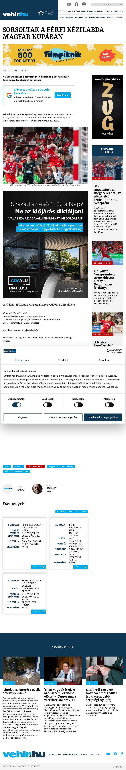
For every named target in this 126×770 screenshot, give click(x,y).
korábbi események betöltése (71, 511)
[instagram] (84, 4)
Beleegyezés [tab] (22, 360)
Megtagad (23, 417)
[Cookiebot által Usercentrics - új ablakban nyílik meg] (109, 351)
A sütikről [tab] (104, 360)
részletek (38, 567)
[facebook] (77, 4)
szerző (19, 487)
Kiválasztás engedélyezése (63, 417)
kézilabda (18, 466)
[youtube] (69, 4)
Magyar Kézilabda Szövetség (61, 466)
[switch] (47, 404)
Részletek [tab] (63, 360)
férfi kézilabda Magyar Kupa (16, 471)
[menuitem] (62, 12)
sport (7, 466)
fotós (48, 485)
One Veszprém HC (35, 466)
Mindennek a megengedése (103, 417)
